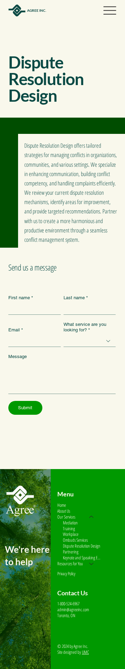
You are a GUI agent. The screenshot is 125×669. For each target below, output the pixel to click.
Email (15, 329)
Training (69, 529)
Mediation (70, 523)
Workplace (70, 534)
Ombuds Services (75, 540)
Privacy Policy (66, 573)
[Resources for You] (91, 564)
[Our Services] (91, 517)
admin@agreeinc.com (73, 609)
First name (20, 297)
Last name (76, 297)
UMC (85, 652)
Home (61, 505)
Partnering (70, 552)
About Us (63, 511)
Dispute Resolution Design (81, 546)
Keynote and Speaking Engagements (81, 558)
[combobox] (90, 341)
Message (17, 356)
